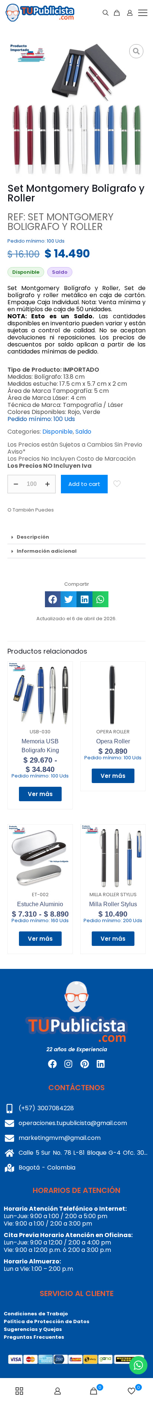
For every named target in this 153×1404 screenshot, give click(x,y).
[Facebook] (52, 1064)
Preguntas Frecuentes (34, 1337)
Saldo (83, 431)
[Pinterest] (85, 1064)
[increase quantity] (47, 484)
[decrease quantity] (15, 484)
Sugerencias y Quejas (33, 1329)
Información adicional (46, 551)
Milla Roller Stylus (113, 904)
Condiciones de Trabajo (36, 1313)
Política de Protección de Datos (46, 1321)
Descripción (33, 536)
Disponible (57, 431)
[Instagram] (68, 1064)
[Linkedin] (101, 1064)
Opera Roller (113, 741)
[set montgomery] (76, 111)
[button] (76, 537)
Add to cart (84, 484)
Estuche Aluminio (40, 904)
